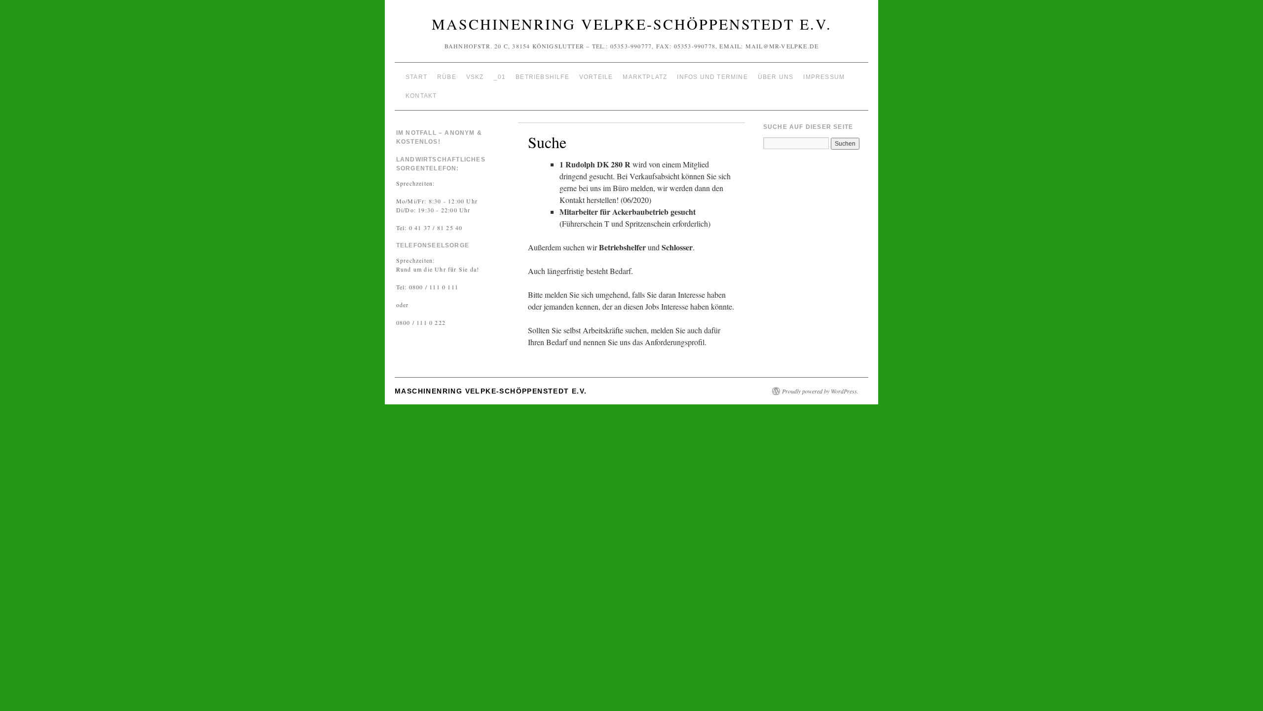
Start (416, 77)
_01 (500, 77)
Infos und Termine (712, 77)
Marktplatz (645, 77)
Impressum (824, 77)
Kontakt (421, 95)
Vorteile (596, 77)
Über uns (776, 77)
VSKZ (475, 77)
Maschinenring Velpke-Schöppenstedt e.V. (632, 24)
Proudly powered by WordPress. (820, 391)
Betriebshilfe (542, 77)
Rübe (446, 77)
